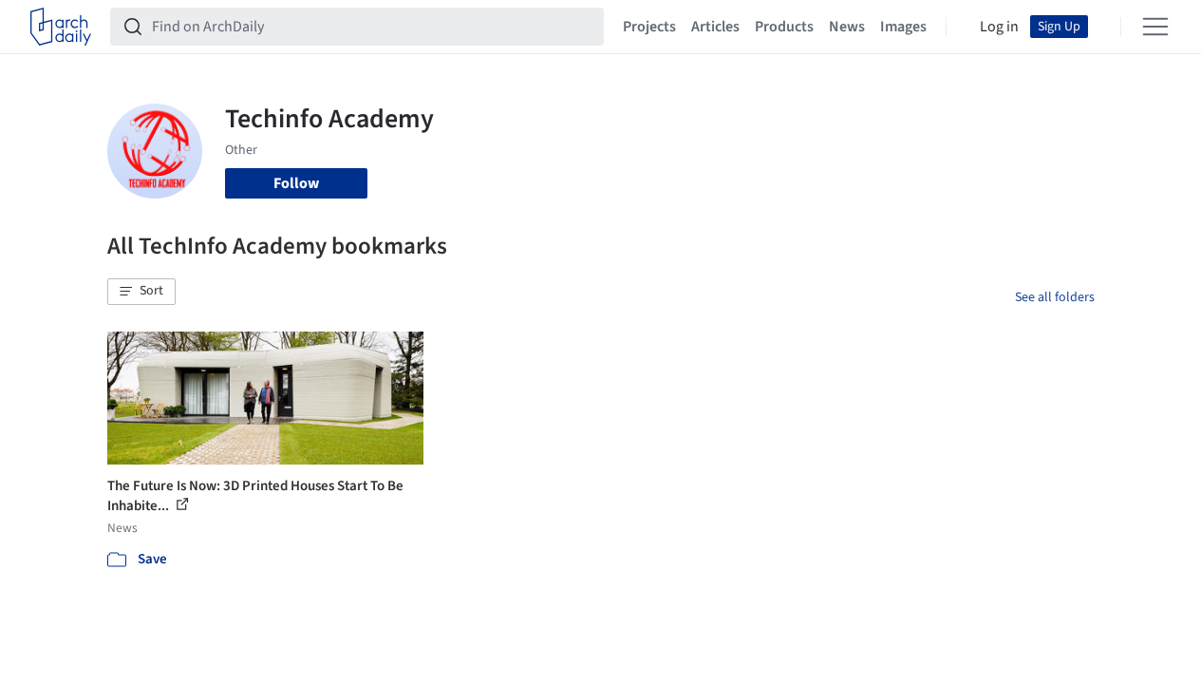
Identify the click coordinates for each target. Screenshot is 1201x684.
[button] (141, 291)
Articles (715, 26)
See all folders (1055, 297)
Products (784, 26)
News (847, 26)
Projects (649, 26)
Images (903, 26)
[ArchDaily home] (60, 27)
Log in (999, 26)
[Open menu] (1155, 26)
